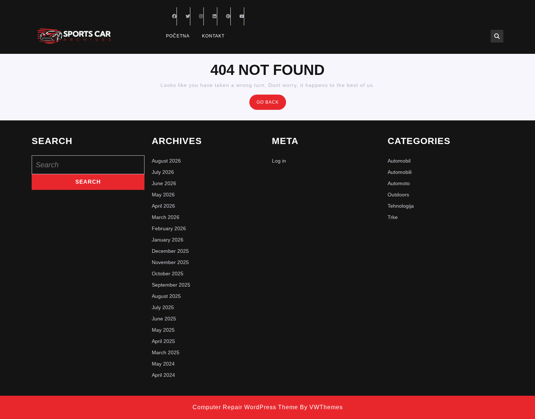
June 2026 (164, 183)
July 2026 (163, 172)
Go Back (271, 104)
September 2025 (171, 285)
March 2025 (165, 352)
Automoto (399, 183)
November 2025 (170, 262)
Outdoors (398, 194)
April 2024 (163, 375)
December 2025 (170, 251)
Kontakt (213, 36)
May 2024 (163, 364)
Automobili (400, 172)
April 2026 (163, 206)
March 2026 (165, 217)
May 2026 (163, 194)
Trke (393, 217)
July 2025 (163, 307)
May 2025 (163, 330)
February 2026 (169, 228)
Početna (178, 36)
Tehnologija (401, 206)
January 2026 (167, 240)
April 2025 (163, 341)
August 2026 (166, 161)
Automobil (399, 161)
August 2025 (166, 296)
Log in (279, 161)
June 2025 (164, 319)
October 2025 (167, 273)
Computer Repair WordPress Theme (245, 407)
